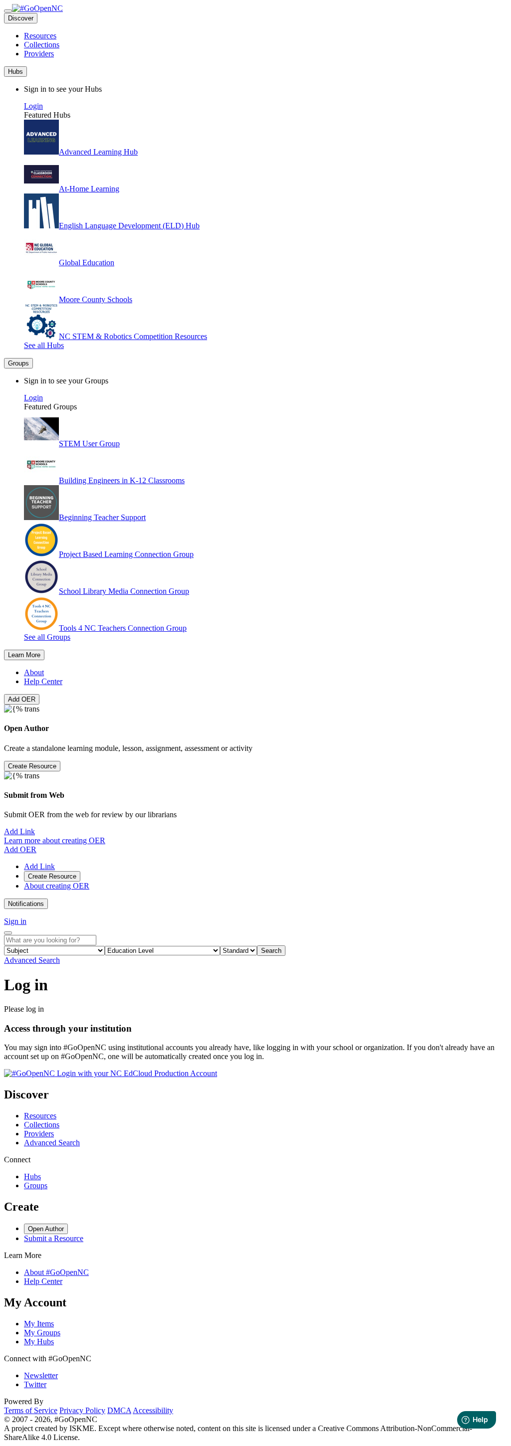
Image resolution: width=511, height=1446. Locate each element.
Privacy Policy (82, 1410)
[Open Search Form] (8, 932)
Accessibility (153, 1410)
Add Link (19, 831)
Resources (40, 35)
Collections (41, 44)
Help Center (43, 681)
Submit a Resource (53, 1238)
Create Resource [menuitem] (52, 876)
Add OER (21, 699)
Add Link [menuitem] (39, 866)
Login (33, 106)
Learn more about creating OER (54, 840)
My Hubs (39, 1341)
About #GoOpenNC (56, 1272)
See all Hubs (44, 345)
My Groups (42, 1332)
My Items (39, 1323)
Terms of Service (30, 1410)
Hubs (32, 1176)
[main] (255, 1027)
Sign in (15, 921)
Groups (35, 1185)
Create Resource (32, 766)
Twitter (35, 1384)
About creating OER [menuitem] (56, 886)
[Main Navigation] (8, 10)
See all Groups (47, 637)
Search (271, 950)
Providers (39, 53)
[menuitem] (265, 35)
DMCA (119, 1410)
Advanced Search (32, 960)
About (34, 672)
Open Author (46, 1229)
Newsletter (41, 1375)
